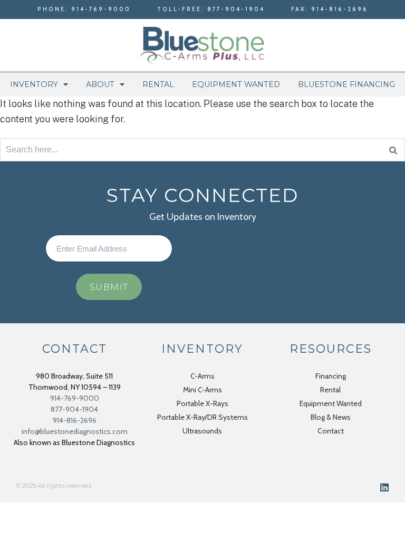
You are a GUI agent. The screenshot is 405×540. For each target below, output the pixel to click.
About (100, 84)
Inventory (34, 84)
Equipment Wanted (236, 84)
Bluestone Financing (346, 84)
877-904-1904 (74, 409)
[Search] (393, 149)
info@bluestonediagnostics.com (75, 431)
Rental (158, 84)
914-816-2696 (75, 420)
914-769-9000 (74, 398)
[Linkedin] (384, 487)
